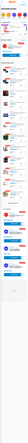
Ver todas (23, 22)
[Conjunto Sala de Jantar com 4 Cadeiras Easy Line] (14, 194)
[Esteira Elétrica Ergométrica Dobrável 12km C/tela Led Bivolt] (14, 149)
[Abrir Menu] (2, 2)
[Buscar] (23, 2)
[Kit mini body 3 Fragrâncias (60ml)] (14, 104)
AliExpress (10, 44)
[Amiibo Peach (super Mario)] (12, 30)
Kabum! (11, 229)
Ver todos (23, 40)
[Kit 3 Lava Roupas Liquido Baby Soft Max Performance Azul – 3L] (14, 115)
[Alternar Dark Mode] (26, 2)
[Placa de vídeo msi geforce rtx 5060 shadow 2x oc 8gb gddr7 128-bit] (14, 70)
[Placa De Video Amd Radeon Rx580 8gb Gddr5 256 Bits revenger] (14, 82)
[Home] (12, 2)
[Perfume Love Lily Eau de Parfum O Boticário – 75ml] (14, 171)
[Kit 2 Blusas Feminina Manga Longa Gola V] (14, 93)
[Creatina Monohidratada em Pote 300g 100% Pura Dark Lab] (14, 160)
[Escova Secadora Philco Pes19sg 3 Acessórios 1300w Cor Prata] (14, 126)
